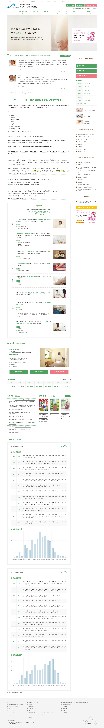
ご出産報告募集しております (88, 122)
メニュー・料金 (82, 141)
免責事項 (65, 712)
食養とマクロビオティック (24, 258)
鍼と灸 (19, 244)
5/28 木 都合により (20, 416)
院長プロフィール (22, 226)
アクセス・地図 (14, 354)
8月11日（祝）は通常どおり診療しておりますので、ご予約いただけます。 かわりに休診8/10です (22, 401)
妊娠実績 (80, 182)
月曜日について (18, 432)
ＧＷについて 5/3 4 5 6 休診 (23, 419)
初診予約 (65, 706)
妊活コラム (20, 284)
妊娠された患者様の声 (89, 110)
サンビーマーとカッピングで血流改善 (87, 171)
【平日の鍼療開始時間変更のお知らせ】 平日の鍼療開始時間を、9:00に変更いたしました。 (22, 406)
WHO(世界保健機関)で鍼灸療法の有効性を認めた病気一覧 (87, 202)
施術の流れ (20, 330)
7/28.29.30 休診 (19, 409)
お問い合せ (65, 710)
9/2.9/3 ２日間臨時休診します (22, 429)
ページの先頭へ (101, 725)
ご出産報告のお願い (83, 151)
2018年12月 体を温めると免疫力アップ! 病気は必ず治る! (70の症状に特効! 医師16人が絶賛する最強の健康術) (43, 417)
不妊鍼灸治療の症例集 (83, 184)
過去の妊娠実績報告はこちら (15, 692)
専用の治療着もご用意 (23, 332)
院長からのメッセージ (23, 228)
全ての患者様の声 (65, 55)
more (68, 396)
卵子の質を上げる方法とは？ (24, 245)
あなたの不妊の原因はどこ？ (24, 242)
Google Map (95, 8)
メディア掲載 (87, 116)
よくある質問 (14, 366)
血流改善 (20, 309)
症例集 (19, 283)
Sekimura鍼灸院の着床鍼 (23, 270)
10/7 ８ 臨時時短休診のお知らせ (23, 427)
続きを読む (63, 71)
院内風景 (20, 328)
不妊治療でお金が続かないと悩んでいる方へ (87, 190)
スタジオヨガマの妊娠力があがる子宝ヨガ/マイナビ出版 (65, 415)
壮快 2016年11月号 (54, 413)
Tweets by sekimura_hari (81, 62)
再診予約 (65, 708)
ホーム (10, 702)
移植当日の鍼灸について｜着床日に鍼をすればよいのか (87, 168)
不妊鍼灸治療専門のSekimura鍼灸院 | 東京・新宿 (22, 5)
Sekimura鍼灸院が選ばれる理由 (18, 362)
